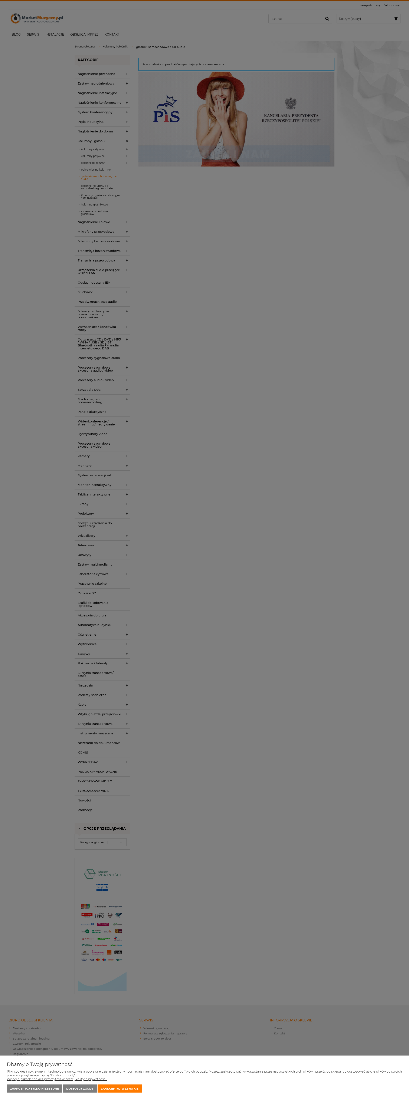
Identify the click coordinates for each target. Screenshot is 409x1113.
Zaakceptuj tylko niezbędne (34, 1088)
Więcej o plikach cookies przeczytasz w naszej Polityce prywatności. (57, 1079)
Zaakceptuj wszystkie (119, 1088)
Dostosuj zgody (80, 1088)
